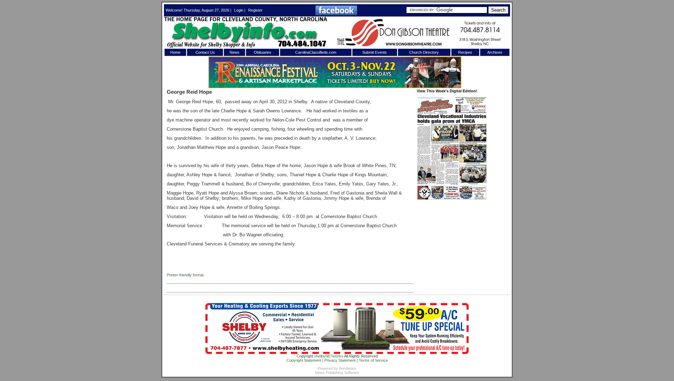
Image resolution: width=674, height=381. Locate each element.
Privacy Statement (340, 360)
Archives (494, 52)
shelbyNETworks (328, 356)
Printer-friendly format (185, 275)
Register (255, 10)
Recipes (465, 52)
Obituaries (262, 52)
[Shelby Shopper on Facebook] (336, 14)
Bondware (347, 368)
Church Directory (424, 52)
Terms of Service (373, 360)
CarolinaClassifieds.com (315, 52)
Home (175, 52)
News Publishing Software (337, 372)
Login (238, 10)
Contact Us (205, 52)
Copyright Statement (303, 360)
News (234, 52)
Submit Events (374, 52)
